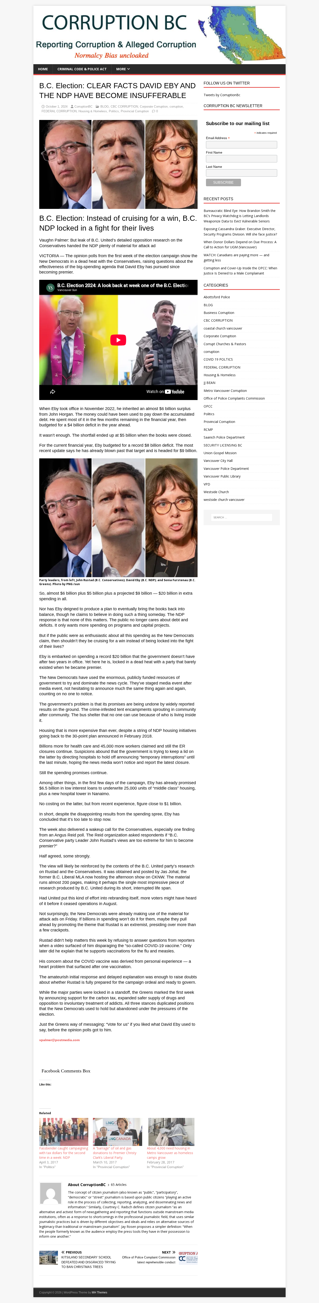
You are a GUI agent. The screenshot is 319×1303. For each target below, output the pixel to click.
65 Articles (119, 1184)
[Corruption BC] (159, 61)
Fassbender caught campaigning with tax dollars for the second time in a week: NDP (63, 1153)
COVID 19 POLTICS (218, 359)
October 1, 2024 (56, 106)
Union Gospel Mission (220, 453)
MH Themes (99, 1292)
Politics (114, 111)
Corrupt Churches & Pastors (225, 344)
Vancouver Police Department (226, 468)
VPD (207, 484)
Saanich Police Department (224, 437)
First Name (214, 152)
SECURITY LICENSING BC (223, 445)
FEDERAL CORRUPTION (59, 111)
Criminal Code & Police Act (82, 69)
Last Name (214, 167)
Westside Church (216, 492)
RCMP (208, 429)
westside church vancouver (224, 499)
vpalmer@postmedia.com (59, 1040)
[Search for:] (241, 517)
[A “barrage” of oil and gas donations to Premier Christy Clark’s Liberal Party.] (117, 1132)
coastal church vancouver (223, 328)
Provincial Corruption (135, 111)
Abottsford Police (217, 297)
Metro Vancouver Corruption (225, 390)
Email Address (218, 138)
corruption (176, 106)
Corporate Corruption (154, 106)
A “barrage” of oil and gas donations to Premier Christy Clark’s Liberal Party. (114, 1153)
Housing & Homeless (92, 111)
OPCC (208, 406)
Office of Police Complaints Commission (234, 398)
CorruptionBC (83, 106)
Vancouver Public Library (222, 476)
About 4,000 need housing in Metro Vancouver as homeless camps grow (170, 1153)
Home (43, 69)
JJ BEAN (209, 382)
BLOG (104, 106)
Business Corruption (219, 312)
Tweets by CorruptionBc (222, 95)
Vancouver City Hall (218, 460)
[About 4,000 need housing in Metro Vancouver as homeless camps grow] (171, 1132)
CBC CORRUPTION (124, 106)
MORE (121, 69)
